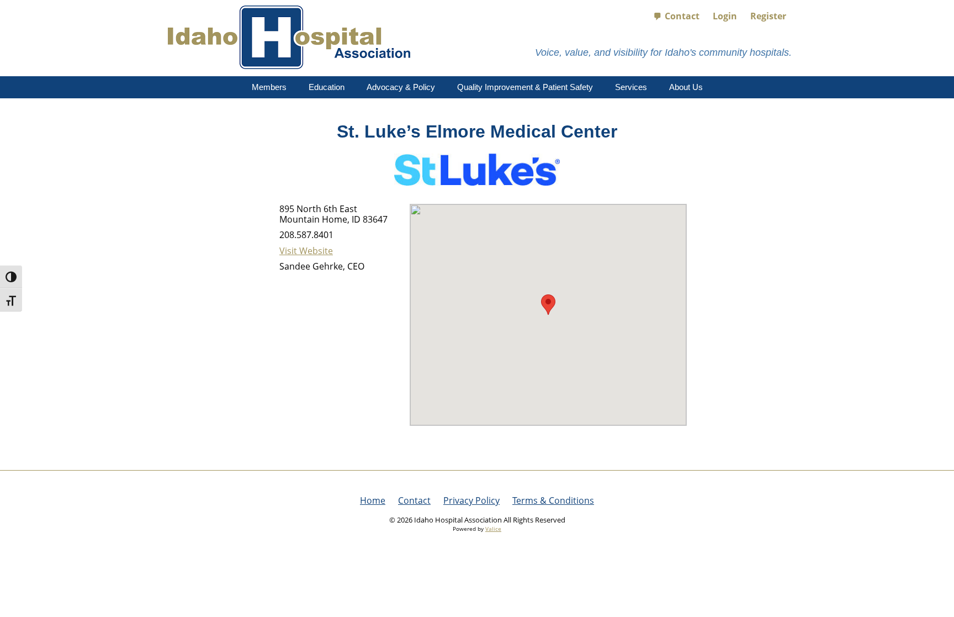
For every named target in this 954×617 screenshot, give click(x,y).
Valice (493, 528)
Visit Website (306, 251)
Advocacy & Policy (401, 87)
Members (269, 87)
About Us (686, 87)
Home (372, 500)
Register (768, 16)
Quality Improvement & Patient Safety (525, 87)
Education (326, 87)
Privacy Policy (471, 500)
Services (631, 87)
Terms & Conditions (553, 500)
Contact (682, 16)
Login (725, 16)
